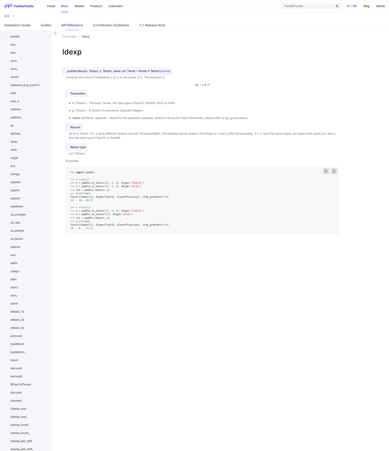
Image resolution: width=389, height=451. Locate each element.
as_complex (18, 214)
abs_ (14, 52)
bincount (16, 392)
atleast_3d (17, 327)
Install (51, 6)
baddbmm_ (18, 352)
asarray (15, 246)
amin (14, 149)
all (12, 125)
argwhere (17, 206)
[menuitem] (367, 6)
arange (15, 174)
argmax (16, 182)
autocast (16, 335)
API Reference (72, 25)
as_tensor (17, 238)
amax (14, 141)
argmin (15, 190)
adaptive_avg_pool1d (25, 85)
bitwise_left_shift (21, 441)
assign (15, 271)
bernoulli (16, 368)
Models (79, 6)
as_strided (17, 230)
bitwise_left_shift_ (22, 449)
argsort (15, 198)
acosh (14, 77)
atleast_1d (17, 311)
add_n (15, 101)
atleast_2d (17, 319)
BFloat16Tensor (21, 384)
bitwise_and (18, 408)
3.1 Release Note (152, 25)
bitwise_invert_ (20, 433)
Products (96, 6)
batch (14, 360)
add (13, 93)
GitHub (380, 6)
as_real (15, 222)
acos (14, 60)
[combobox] (311, 6)
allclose (15, 133)
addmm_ (16, 117)
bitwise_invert (20, 425)
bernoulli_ (17, 376)
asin (13, 255)
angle (14, 157)
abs (13, 44)
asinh (14, 263)
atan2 (14, 287)
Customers (115, 6)
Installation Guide (17, 25)
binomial (16, 400)
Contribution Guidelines (111, 25)
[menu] (374, 6)
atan (13, 279)
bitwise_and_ (19, 416)
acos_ (14, 68)
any (13, 166)
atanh (14, 303)
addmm (16, 109)
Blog (367, 6)
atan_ (14, 295)
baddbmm (17, 344)
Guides (46, 25)
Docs (64, 6)
